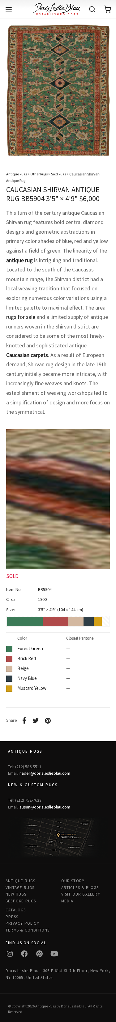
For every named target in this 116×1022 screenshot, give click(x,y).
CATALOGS (16, 910)
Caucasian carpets (27, 355)
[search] (92, 9)
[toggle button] (8, 9)
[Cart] (107, 9)
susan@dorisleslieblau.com (44, 807)
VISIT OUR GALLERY (80, 894)
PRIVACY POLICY (22, 923)
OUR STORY (73, 880)
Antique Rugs (16, 174)
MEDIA (67, 901)
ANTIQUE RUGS (20, 880)
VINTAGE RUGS (20, 887)
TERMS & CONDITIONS (28, 930)
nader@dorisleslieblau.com (44, 773)
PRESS (12, 916)
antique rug (19, 260)
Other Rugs (39, 174)
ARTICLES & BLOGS (80, 887)
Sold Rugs (58, 174)
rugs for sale (20, 316)
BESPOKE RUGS (21, 901)
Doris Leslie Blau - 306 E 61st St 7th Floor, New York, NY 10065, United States (58, 974)
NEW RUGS (16, 894)
